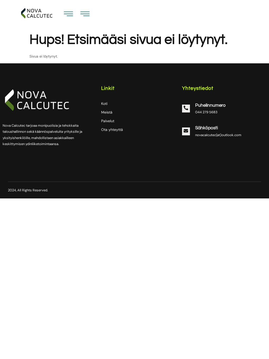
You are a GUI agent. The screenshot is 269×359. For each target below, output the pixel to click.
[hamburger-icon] (85, 15)
